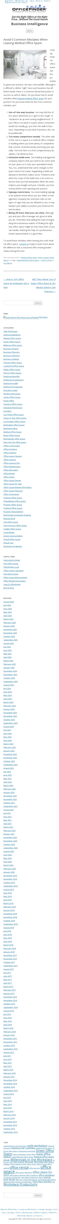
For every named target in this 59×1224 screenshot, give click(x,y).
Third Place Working (42, 1181)
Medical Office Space (29, 258)
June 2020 (7, 855)
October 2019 (9, 882)
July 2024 (7, 688)
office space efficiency (23, 1172)
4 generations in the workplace (15, 1146)
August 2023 (8, 726)
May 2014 (7, 1104)
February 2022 (9, 789)
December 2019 (10, 875)
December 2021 (10, 796)
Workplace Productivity (20, 1184)
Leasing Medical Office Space (28, 260)
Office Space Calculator (13, 570)
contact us (24, 244)
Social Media (8, 532)
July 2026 (7, 605)
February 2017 (9, 990)
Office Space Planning (12, 491)
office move (31, 1164)
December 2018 (10, 913)
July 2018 (7, 931)
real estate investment (29, 1177)
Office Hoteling (9, 452)
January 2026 (9, 626)
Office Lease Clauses (12, 456)
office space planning (17, 1175)
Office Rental (9, 473)
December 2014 (10, 1080)
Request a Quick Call (12, 2)
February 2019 (9, 907)
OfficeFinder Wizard (24, 1216)
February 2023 (9, 747)
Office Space (8, 477)
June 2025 (7, 650)
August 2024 (8, 685)
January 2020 (9, 872)
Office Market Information (14, 581)
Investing (7, 411)
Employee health (10, 383)
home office (31, 1154)
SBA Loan (19, 1180)
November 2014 (10, 1083)
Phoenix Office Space (12, 504)
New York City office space (14, 442)
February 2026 (9, 622)
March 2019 (8, 903)
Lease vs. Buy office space (14, 418)
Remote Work (9, 518)
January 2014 (9, 1118)
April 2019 (7, 900)
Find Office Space (10, 563)
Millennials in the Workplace (31, 1159)
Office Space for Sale (12, 484)
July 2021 (7, 813)
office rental (19, 1167)
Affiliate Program (40, 1212)
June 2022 (7, 775)
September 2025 (10, 640)
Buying (48, 1209)
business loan (18, 1147)
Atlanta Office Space (12, 338)
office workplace (47, 1175)
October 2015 (9, 1045)
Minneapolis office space (14, 439)
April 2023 (7, 740)
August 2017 (8, 969)
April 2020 (7, 861)
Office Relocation (10, 470)
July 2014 (7, 1097)
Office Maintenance (11, 466)
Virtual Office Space (11, 539)
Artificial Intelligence (12, 335)
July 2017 (7, 972)
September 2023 (10, 723)
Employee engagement (13, 380)
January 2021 (9, 834)
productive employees (11, 1177)
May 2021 (7, 820)
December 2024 (10, 671)
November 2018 (10, 917)
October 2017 (9, 962)
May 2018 (7, 938)
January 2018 (9, 952)
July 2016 (7, 1014)
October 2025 (9, 636)
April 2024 (7, 699)
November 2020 (10, 841)
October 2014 (9, 1087)
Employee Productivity (13, 387)
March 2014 (8, 1111)
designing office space (44, 1148)
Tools (55, 1209)
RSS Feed (43, 317)
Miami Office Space (11, 435)
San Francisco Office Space (15, 525)
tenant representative (13, 536)
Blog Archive (8, 588)
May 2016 (7, 1021)
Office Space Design (12, 480)
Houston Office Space (12, 404)
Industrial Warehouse (12, 407)
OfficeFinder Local (11, 567)
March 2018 (8, 945)
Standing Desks (8, 1182)
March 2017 (8, 986)
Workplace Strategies (12, 546)
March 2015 (8, 1069)
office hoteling (18, 1162)
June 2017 (7, 976)
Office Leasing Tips (11, 463)
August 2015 (8, 1052)
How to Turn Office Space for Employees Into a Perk (16, 283)
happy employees (19, 1154)
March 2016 (8, 1028)
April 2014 (7, 1108)
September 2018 (10, 924)
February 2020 (9, 868)
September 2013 (10, 1132)
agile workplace (37, 1145)
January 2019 (9, 910)
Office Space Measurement (15, 577)
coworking (30, 1147)
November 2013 (10, 1125)
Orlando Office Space (12, 497)
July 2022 (7, 771)
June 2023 (7, 733)
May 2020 (7, 858)
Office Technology (11, 494)
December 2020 (10, 837)
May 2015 (7, 1063)
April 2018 (7, 941)
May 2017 (7, 979)
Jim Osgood (7, 263)
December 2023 (10, 712)
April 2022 (7, 782)
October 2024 (9, 678)
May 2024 (7, 695)
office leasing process (18, 1164)
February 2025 (9, 664)
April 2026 (7, 615)
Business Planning (11, 352)
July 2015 (7, 1056)
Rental (12, 1179)
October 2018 (9, 920)
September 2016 (10, 1007)
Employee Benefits (11, 376)
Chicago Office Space (12, 362)
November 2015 (10, 1042)
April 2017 (7, 983)
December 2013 (10, 1121)
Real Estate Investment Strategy (17, 515)
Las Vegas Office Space (13, 414)
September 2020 (10, 848)
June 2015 (7, 1059)
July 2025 (7, 647)
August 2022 (8, 768)
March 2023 (8, 744)
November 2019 (10, 879)
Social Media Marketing (47, 1180)
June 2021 (7, 816)
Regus (41, 1177)
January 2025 (9, 667)
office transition (32, 1175)
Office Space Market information (17, 487)
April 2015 (7, 1066)
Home (18, 1212)
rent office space (10, 522)
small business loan (30, 1180)
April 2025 (7, 657)
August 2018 (8, 927)
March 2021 (8, 827)
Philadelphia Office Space (14, 501)
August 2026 (8, 601)
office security (34, 1168)
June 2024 (7, 692)
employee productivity (26, 1151)
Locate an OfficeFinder (28, 1209)
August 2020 (8, 851)
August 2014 (8, 1094)
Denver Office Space (12, 373)
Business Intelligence (29, 24)
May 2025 (7, 653)
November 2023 (10, 716)
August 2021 (8, 809)
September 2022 (10, 764)
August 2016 (8, 1011)
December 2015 (10, 1038)
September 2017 (10, 965)
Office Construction (11, 445)
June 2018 (7, 934)
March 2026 (8, 619)
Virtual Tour (8, 543)
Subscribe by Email (11, 560)
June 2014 (7, 1101)
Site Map (10, 1212)
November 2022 (10, 757)
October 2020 (9, 844)
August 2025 (8, 643)
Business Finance (11, 348)
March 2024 (8, 702)
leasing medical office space (30, 98)
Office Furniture (10, 449)
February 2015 (9, 1073)
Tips (53, 1182)
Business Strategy (11, 359)
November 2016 (10, 1000)
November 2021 (10, 799)
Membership (27, 1212)
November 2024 (10, 674)
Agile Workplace (10, 331)
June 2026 (7, 608)
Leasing (41, 1209)
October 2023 (9, 719)
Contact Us (38, 1216)
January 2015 (9, 1076)
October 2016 (9, 1004)
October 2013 (9, 1128)
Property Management (13, 511)
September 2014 (10, 1090)
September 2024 (10, 681)
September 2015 (10, 1049)
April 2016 (7, 1024)
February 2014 (9, 1115)
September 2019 (10, 886)
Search (24, 2)
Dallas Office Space (11, 369)
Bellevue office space (12, 345)
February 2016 (9, 1031)
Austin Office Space (11, 341)
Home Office (8, 400)
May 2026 (7, 612)
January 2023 (9, 751)
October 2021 (9, 803)
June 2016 (7, 1017)
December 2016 (10, 997)
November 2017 (10, 959)
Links (3, 1212)
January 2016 (9, 1035)
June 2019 (7, 893)
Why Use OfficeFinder (9, 1209)
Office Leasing (43, 258)
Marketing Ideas (10, 428)
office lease (29, 1162)
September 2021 (10, 806)
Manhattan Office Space (13, 425)
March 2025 (8, 660)
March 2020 (8, 865)
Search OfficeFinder (12, 584)
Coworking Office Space (13, 366)
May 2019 (7, 896)
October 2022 (9, 761)
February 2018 (9, 948)
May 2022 (7, 778)
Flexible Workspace (11, 393)
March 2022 (8, 785)
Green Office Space (11, 397)
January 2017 (9, 993)
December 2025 (10, 629)
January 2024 (9, 709)
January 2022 (9, 792)
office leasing (39, 1162)
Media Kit (52, 1212)
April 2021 (7, 823)
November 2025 (10, 633)
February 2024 (9, 705)
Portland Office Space (12, 508)
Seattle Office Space (12, 529)
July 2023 (7, 730)
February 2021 (9, 830)
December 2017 (10, 955)
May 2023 (7, 737)
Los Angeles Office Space (14, 421)
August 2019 (8, 889)
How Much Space (10, 574)
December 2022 (10, 754)
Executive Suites (10, 390)
